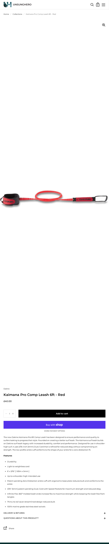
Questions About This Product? (21, 518)
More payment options (54, 431)
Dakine (7, 389)
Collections (17, 14)
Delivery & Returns (14, 513)
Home (6, 14)
